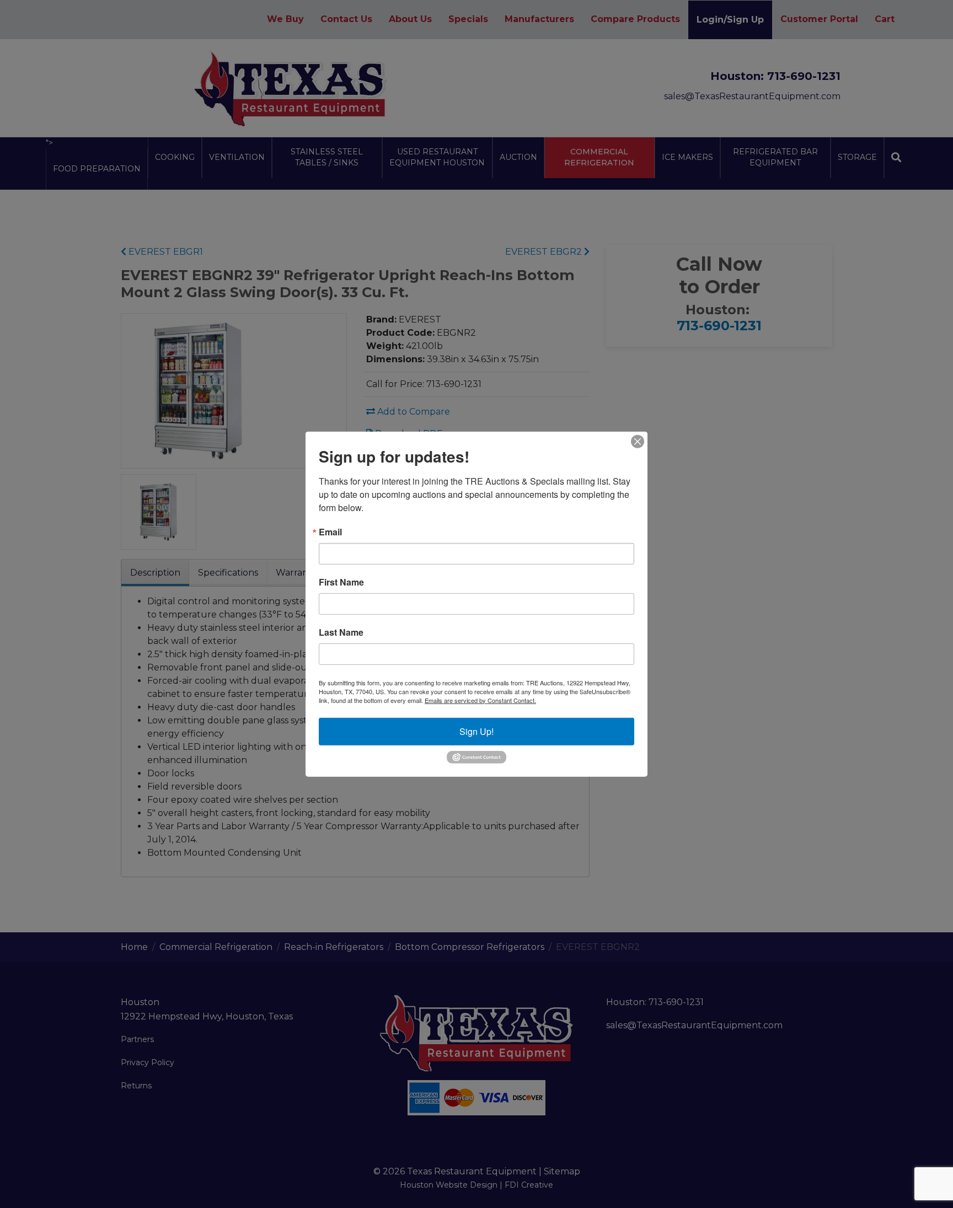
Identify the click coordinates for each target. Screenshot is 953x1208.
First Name (341, 581)
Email (330, 531)
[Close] (637, 441)
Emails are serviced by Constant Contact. (480, 699)
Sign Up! (476, 730)
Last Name (341, 631)
